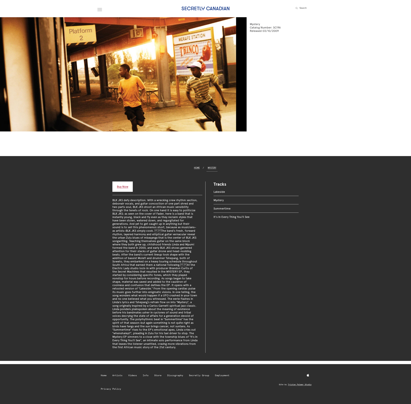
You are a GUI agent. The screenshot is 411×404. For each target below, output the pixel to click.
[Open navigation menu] (99, 8)
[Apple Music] (307, 375)
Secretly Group (199, 375)
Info (146, 375)
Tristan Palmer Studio (299, 384)
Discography (175, 375)
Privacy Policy (111, 388)
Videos (132, 375)
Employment (222, 375)
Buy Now (122, 186)
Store (158, 375)
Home (197, 168)
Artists (117, 375)
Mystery (212, 168)
